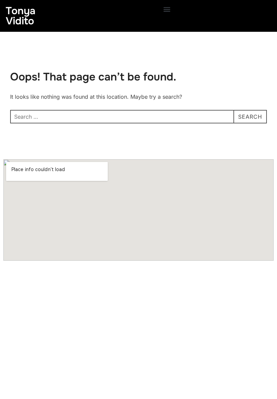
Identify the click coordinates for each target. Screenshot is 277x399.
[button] (167, 9)
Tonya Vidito (20, 15)
